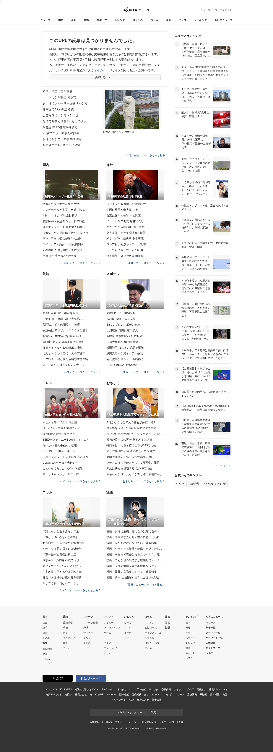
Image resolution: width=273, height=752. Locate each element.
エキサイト (226, 10)
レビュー (108, 622)
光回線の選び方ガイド (87, 689)
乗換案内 (192, 694)
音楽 (65, 632)
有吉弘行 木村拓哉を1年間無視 (62, 336)
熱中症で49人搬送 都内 (58, 109)
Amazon (180, 483)
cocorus (111, 694)
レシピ (168, 694)
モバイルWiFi (97, 694)
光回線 (68, 694)
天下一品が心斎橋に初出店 (59, 554)
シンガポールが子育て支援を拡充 (64, 209)
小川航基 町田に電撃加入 (122, 330)
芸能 (86, 20)
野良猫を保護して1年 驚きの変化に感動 (131, 428)
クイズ (182, 20)
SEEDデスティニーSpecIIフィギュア (66, 439)
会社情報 (94, 722)
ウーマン (157, 694)
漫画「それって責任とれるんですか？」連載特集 (135, 554)
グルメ (107, 642)
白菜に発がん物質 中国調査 (123, 215)
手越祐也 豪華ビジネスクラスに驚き (65, 330)
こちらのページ (101, 70)
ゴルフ (87, 637)
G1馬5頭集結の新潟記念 (121, 365)
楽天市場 (194, 483)
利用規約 (107, 722)
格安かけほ (81, 694)
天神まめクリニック (147, 689)
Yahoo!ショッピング (215, 483)
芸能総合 (68, 622)
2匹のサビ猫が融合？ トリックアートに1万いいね (135, 434)
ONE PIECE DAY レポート (59, 451)
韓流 (65, 642)
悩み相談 (124, 694)
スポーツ (102, 20)
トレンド (120, 20)
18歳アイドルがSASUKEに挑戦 (62, 347)
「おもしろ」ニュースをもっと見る (141, 481)
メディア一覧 (213, 632)
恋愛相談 (136, 694)
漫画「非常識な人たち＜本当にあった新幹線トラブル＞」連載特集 (135, 537)
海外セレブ (69, 637)
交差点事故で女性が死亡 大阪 (61, 204)
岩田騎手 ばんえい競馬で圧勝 (125, 347)
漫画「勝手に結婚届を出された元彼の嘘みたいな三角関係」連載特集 (135, 577)
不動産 (203, 694)
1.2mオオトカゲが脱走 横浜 (60, 215)
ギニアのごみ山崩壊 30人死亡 (125, 227)
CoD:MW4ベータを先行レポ (60, 462)
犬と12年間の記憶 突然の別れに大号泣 (130, 451)
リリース (211, 622)
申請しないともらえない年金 (61, 531)
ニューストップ (209, 10)
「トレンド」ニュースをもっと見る (77, 481)
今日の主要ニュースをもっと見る (145, 155)
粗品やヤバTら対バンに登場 (61, 145)
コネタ (127, 627)
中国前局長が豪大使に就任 (123, 209)
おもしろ (137, 20)
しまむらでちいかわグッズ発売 (62, 468)
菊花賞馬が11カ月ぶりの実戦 (124, 359)
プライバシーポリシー (127, 722)
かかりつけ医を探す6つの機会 (62, 548)
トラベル (149, 637)
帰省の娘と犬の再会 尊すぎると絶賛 (129, 439)
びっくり (129, 622)
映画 (65, 627)
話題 (167, 627)
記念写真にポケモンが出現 (60, 115)
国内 (61, 20)
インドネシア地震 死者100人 (124, 221)
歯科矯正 (215, 694)
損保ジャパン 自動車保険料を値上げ (65, 233)
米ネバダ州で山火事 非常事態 (125, 238)
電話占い (201, 689)
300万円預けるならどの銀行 (61, 537)
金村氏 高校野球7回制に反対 (124, 336)
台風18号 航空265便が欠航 (60, 256)
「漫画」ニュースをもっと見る (143, 584)
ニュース (45, 20)
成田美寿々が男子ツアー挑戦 (124, 353)
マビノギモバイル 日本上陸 (60, 422)
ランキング (200, 20)
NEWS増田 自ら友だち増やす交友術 (65, 359)
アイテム (178, 689)
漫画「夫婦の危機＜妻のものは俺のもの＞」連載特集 (135, 531)
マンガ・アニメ (112, 627)
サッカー (88, 632)
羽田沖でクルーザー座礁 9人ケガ (65, 103)
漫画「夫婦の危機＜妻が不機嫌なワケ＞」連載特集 (135, 566)
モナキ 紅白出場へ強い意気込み (63, 319)
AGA (131, 699)
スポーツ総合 (90, 622)
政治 (45, 632)
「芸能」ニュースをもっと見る (79, 371)
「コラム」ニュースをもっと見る (78, 590)
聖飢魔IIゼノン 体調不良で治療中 (63, 342)
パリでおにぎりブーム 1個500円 (126, 250)
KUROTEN (66, 689)
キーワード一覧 (214, 637)
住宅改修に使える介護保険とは (62, 571)
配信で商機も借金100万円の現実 (65, 121)
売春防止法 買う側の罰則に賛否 (63, 250)
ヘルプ (209, 653)
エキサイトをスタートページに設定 (136, 712)
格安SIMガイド (54, 694)
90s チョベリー (153, 642)
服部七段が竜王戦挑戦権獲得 (62, 139)
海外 (73, 20)
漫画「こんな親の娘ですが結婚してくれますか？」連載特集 (135, 560)
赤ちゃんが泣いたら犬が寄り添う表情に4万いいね (135, 474)
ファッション (111, 647)
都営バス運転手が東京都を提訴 (62, 577)
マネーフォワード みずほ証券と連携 (65, 457)
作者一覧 (210, 627)
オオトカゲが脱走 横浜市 (59, 97)
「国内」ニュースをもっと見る (79, 262)
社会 (45, 622)
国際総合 (47, 648)
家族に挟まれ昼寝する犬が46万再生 (129, 468)
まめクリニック (125, 689)
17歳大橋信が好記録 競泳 (122, 342)
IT (105, 637)
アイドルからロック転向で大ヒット (65, 365)
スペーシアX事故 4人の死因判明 (63, 244)
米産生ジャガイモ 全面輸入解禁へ (64, 227)
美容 (224, 694)
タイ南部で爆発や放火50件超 (125, 256)
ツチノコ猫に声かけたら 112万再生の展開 (132, 462)
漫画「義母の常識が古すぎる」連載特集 (131, 571)
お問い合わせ (176, 722)
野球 (85, 627)
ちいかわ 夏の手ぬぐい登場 (60, 445)
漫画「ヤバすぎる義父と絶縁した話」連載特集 (135, 548)
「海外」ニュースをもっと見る (143, 262)
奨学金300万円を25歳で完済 (61, 560)
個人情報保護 (149, 722)
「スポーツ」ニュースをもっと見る (141, 371)
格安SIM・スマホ (218, 689)
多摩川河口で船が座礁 (57, 91)
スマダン (149, 622)
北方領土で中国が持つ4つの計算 (63, 543)
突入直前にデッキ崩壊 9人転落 (125, 233)
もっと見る (221, 466)
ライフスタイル (153, 632)
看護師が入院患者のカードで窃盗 (64, 221)
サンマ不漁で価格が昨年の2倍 (62, 238)
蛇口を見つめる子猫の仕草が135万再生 (131, 445)
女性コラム (151, 627)
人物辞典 (210, 642)
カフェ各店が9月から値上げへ (62, 566)
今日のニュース (223, 20)
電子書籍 (156, 699)
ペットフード (119, 699)
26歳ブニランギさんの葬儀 (61, 133)
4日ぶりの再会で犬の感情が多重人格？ (131, 422)
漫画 (168, 20)
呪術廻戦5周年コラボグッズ (60, 434)
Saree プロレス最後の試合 (123, 324)
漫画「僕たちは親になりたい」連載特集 (131, 543)
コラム (154, 20)
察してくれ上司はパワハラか (61, 583)
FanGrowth (107, 689)
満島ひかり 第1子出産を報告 (60, 313)
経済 (45, 627)
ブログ (190, 689)
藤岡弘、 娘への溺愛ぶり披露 (61, 324)
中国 (45, 653)
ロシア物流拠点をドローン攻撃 (126, 244)
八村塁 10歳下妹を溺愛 (120, 319)
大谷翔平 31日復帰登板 (121, 313)
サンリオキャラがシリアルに (61, 474)
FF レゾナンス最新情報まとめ (61, 428)
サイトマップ (213, 647)
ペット (127, 637)
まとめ (46, 637)
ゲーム (107, 632)
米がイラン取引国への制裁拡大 (126, 204)
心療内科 (166, 689)
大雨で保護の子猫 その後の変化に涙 (129, 457)
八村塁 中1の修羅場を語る (60, 127)
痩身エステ (143, 699)
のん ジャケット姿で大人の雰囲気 (64, 353)
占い (146, 694)
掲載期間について (105, 77)
